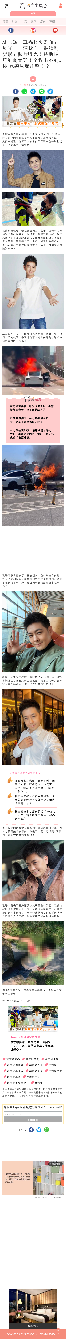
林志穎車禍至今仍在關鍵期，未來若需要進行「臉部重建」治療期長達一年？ (35, 800)
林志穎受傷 (36, 1071)
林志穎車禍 (13, 1059)
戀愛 (33, 21)
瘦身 (42, 21)
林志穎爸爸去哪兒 (18, 1083)
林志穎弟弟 (55, 1071)
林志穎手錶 (52, 1059)
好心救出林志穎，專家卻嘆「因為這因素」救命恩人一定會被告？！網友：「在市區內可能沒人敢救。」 (35, 785)
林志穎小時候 (15, 1071)
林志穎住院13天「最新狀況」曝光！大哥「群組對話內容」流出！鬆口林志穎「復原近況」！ (32, 434)
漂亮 (5, 21)
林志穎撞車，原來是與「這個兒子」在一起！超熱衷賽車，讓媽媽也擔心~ (35, 815)
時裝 (15, 21)
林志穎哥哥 (36, 1065)
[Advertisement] (32, 553)
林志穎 (39, 1083)
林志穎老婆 (32, 1059)
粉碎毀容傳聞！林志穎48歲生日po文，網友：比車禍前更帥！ (31, 420)
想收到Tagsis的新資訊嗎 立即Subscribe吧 (33, 1107)
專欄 (52, 21)
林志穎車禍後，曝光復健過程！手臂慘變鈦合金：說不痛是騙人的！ (32, 408)
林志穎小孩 (14, 1077)
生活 (24, 21)
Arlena (24, 85)
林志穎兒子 (33, 1077)
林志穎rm (54, 1065)
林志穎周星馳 (15, 1065)
